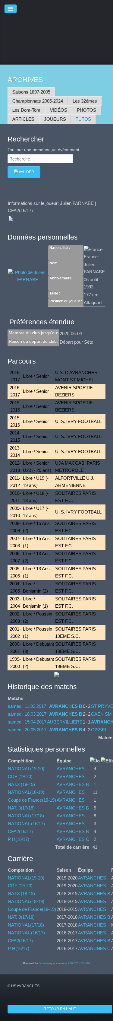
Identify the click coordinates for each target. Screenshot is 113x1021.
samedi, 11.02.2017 (27, 706)
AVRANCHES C (73, 839)
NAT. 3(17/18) (21, 807)
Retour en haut (60, 1009)
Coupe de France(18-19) (32, 800)
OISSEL (99, 729)
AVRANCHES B (65, 706)
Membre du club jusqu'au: (33, 332)
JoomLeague (47, 963)
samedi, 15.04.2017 (27, 721)
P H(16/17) (18, 839)
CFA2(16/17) (20, 831)
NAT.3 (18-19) (21, 784)
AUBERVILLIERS (64, 721)
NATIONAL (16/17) (26, 823)
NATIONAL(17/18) (26, 815)
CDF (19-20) (20, 776)
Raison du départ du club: (33, 341)
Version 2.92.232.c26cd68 (74, 963)
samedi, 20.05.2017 (27, 729)
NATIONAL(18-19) (26, 792)
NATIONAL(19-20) (26, 768)
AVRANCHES (71, 768)
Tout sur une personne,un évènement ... (46, 149)
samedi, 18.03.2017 (27, 714)
